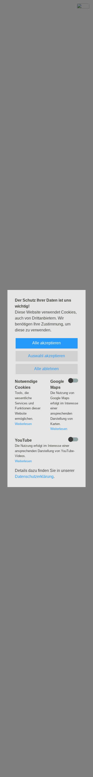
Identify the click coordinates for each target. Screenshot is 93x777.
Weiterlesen (23, 424)
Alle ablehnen (46, 369)
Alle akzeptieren (46, 343)
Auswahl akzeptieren (46, 356)
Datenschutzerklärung (34, 476)
